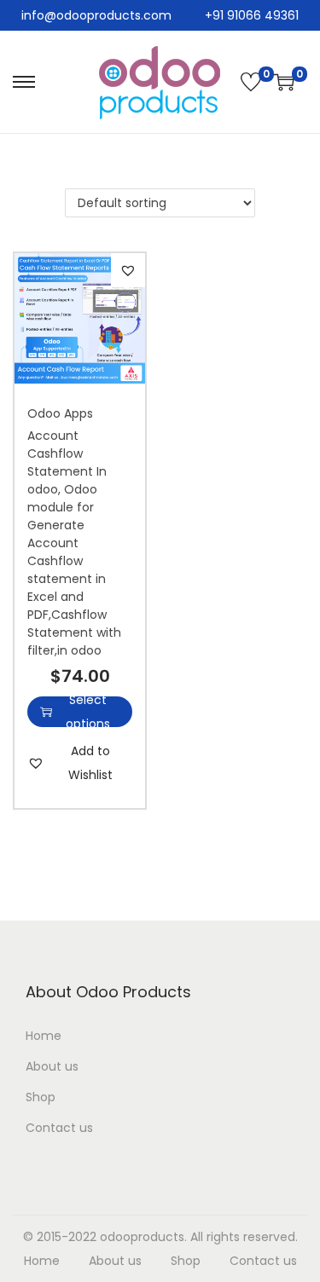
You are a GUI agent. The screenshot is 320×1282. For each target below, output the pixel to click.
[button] (128, 270)
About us (52, 1066)
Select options (88, 711)
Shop (40, 1097)
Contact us (59, 1127)
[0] (251, 82)
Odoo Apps (60, 413)
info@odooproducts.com (96, 15)
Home (43, 1035)
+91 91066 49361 (252, 15)
